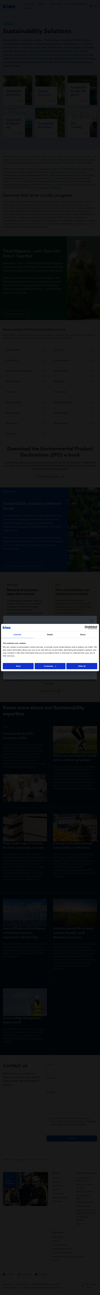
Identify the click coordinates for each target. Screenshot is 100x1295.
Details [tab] (50, 635)
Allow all (81, 666)
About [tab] (82, 635)
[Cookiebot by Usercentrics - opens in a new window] (86, 627)
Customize (48, 666)
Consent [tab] (17, 635)
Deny (18, 666)
